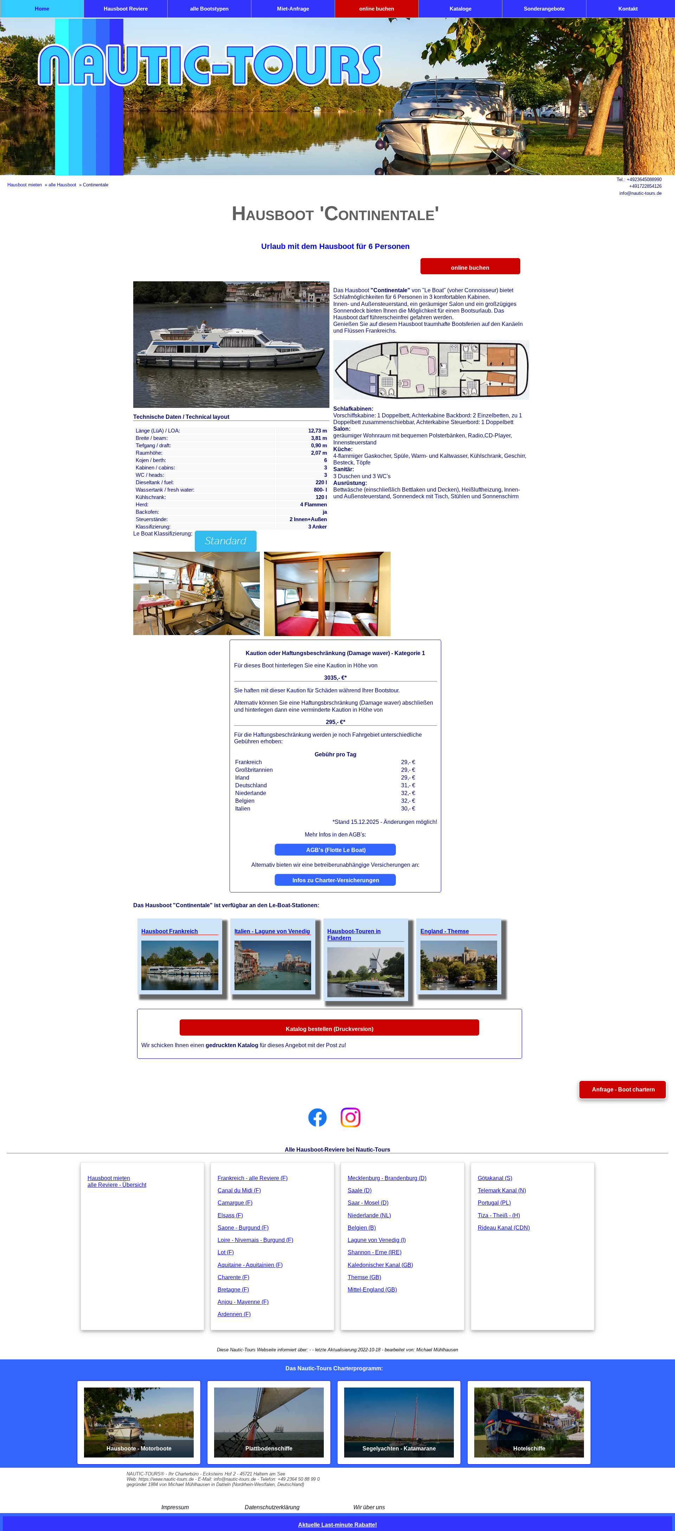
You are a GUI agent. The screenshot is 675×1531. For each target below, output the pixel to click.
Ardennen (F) (234, 1314)
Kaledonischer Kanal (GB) (380, 1265)
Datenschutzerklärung (272, 1507)
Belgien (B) (362, 1228)
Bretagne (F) (233, 1290)
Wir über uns (369, 1507)
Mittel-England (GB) (372, 1290)
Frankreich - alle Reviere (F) (253, 1178)
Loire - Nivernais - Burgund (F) (255, 1240)
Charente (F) (233, 1277)
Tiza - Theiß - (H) (499, 1215)
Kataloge (460, 9)
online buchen (376, 9)
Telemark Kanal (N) (502, 1190)
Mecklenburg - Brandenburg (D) (387, 1178)
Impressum (175, 1507)
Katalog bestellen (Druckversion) (329, 1029)
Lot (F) (226, 1252)
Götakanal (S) (495, 1178)
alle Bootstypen (209, 9)
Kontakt (628, 9)
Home (42, 9)
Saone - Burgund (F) (243, 1228)
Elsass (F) (230, 1215)
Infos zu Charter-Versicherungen (335, 880)
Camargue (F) (235, 1203)
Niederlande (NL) (369, 1215)
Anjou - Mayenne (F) (243, 1302)
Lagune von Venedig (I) (377, 1240)
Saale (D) (360, 1190)
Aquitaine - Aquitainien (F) (250, 1265)
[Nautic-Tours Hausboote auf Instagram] (350, 1117)
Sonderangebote (544, 9)
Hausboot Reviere (126, 9)
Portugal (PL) (494, 1203)
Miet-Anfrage (293, 9)
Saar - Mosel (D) (368, 1203)
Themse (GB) (364, 1277)
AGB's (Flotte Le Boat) (336, 850)
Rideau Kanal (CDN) (504, 1228)
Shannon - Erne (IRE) (374, 1252)
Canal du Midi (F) (239, 1190)
